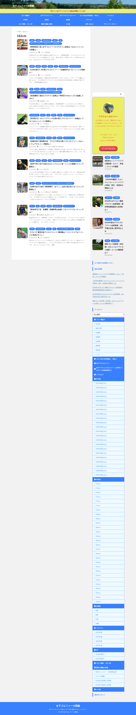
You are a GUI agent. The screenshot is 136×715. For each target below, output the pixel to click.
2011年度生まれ (101, 383)
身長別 (47, 20)
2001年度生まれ (101, 414)
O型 (97, 619)
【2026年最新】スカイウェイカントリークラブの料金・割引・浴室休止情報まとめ (108, 282)
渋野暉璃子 (55, 192)
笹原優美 (42, 101)
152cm (98, 588)
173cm (98, 497)
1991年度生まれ (101, 453)
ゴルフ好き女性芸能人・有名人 (89, 15)
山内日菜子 (48, 75)
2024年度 (99, 632)
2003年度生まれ (101, 405)
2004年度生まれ (101, 401)
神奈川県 (99, 328)
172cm (98, 501)
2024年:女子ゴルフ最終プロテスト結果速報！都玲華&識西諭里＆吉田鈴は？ (107, 288)
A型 (97, 610)
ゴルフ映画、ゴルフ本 (25, 24)
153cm (98, 584)
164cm (98, 536)
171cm (98, 505)
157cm (98, 567)
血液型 (68, 20)
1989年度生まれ (101, 462)
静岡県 (98, 346)
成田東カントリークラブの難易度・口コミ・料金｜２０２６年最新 (114, 164)
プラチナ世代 (47, 146)
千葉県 (98, 332)
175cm (98, 488)
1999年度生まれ (101, 422)
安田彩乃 (46, 124)
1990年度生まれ (101, 457)
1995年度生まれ (101, 436)
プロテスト (89, 20)
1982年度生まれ (101, 475)
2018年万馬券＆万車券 (103, 685)
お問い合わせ (89, 24)
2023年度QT (100, 654)
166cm (98, 527)
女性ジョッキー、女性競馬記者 (106, 672)
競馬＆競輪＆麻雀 (46, 24)
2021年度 (99, 645)
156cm (98, 571)
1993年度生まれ (101, 444)
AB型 (97, 623)
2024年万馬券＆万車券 (103, 680)
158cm (98, 562)
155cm (98, 575)
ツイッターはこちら (108, 148)
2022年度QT (100, 659)
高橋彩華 (41, 215)
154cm (98, 580)
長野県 (98, 350)
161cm (98, 549)
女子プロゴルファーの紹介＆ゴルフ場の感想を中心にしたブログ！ (68, 709)
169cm (98, 514)
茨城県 (98, 337)
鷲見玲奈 (46, 237)
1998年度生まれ (101, 427)
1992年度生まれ (101, 449)
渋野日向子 (48, 192)
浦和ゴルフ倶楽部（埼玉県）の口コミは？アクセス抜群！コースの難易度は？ (108, 302)
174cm (98, 492)
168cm (98, 519)
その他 (68, 24)
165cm (98, 532)
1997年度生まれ (101, 431)
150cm (98, 597)
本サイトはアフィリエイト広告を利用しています (68, 11)
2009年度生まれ (101, 388)
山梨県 (98, 341)
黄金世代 (47, 215)
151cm (98, 593)
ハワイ (98, 354)
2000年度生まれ (101, 418)
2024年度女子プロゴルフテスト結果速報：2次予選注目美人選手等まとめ (108, 295)
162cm (98, 545)
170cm (98, 510)
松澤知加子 (60, 146)
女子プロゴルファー (46, 15)
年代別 (25, 20)
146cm (98, 601)
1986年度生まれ (101, 466)
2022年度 (99, 641)
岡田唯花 (47, 52)
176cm (98, 484)
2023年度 (99, 637)
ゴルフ (42, 52)
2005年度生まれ (101, 396)
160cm (98, 553)
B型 (97, 615)
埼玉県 (98, 324)
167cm (98, 523)
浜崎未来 (54, 146)
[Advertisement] (108, 59)
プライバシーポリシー (110, 24)
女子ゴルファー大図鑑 (23, 6)
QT (110, 20)
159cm (98, 558)
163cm (98, 540)
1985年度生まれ (101, 470)
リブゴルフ (110, 15)
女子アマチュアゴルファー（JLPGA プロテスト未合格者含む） (68, 16)
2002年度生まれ (101, 409)
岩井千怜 (46, 169)
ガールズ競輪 (100, 676)
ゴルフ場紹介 (25, 15)
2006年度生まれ (101, 392)
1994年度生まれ (101, 440)
